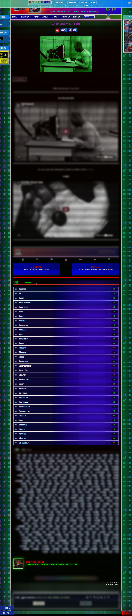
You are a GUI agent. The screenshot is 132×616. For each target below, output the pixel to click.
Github (109, 486)
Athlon (49, 464)
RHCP (104, 520)
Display (108, 475)
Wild (107, 546)
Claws (24, 472)
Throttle (59, 537)
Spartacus (51, 532)
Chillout (72, 469)
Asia (30, 464)
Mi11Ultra (96, 503)
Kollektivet (97, 498)
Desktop (94, 475)
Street (93, 532)
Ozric (75, 512)
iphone (104, 495)
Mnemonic (74, 506)
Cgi (31, 469)
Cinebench (105, 469)
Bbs (110, 464)
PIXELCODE (84, 2)
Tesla (41, 537)
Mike (46, 506)
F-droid (116, 481)
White (94, 546)
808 (18, 458)
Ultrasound (65, 543)
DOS (35, 478)
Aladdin (28, 461)
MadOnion (109, 500)
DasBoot (49, 475)
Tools (85, 537)
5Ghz (111, 455)
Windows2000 (45, 549)
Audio (70, 464)
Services (93, 526)
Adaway (78, 458)
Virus (52, 546)
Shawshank (25, 529)
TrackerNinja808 (26, 540)
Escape (61, 481)
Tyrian (32, 543)
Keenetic (73, 498)
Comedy (52, 472)
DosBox (41, 478)
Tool (79, 537)
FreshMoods (33, 486)
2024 (70, 455)
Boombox (65, 466)
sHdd (33, 529)
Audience (62, 464)
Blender (43, 466)
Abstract (41, 458)
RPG (61, 523)
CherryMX (64, 469)
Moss (110, 506)
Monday (89, 506)
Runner (67, 523)
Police (109, 515)
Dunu (95, 478)
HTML (59, 492)
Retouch (81, 520)
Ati (56, 464)
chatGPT (38, 469)
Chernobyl (55, 469)
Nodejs (102, 509)
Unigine (73, 543)
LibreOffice (38, 500)
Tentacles (115, 534)
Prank (57, 518)
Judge (59, 498)
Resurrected (72, 520)
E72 (108, 478)
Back (85, 464)
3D (92, 455)
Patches (104, 512)
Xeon (75, 552)
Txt (117, 540)
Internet (89, 495)
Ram (117, 518)
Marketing (45, 503)
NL (96, 509)
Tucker (105, 540)
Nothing (19, 512)
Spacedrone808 (35, 532)
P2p (81, 512)
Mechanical (65, 503)
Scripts (43, 526)
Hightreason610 (29, 492)
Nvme (33, 512)
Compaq (60, 472)
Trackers (36, 540)
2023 (64, 455)
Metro (89, 503)
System (66, 534)
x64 (63, 552)
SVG (117, 532)
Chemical (46, 469)
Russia (74, 523)
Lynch (94, 500)
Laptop (23, 500)
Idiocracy (48, 495)
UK (50, 543)
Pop (18, 518)
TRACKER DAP (73, 2)
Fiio (42, 483)
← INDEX (20, 79)
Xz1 (95, 552)
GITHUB (93, 2)
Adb (84, 458)
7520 (117, 455)
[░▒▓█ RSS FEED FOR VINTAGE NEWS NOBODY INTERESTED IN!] (38, 603)
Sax (103, 523)
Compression (69, 472)
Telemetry (106, 534)
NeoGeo (39, 509)
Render (56, 520)
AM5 (44, 461)
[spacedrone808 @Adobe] (107, 251)
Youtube (102, 552)
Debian (71, 475)
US (100, 543)
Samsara (88, 523)
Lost (88, 500)
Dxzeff (102, 478)
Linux (67, 500)
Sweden (29, 534)
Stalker (70, 532)
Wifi (100, 546)
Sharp (17, 529)
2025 (76, 455)
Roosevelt (48, 523)
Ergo (55, 481)
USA (106, 543)
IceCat (24, 495)
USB (111, 543)
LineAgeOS (53, 500)
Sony (103, 529)
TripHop (87, 540)
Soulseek (116, 529)
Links (60, 500)
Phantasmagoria (39, 515)
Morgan (97, 506)
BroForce (81, 466)
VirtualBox (45, 546)
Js (53, 498)
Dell (78, 475)
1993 (36, 455)
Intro (97, 495)
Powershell (49, 518)
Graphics (46, 489)
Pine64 (79, 515)
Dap (33, 475)
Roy (55, 523)
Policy (116, 515)
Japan (36, 498)
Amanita (51, 461)
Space (26, 532)
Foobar (109, 483)
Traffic (44, 540)
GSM (67, 489)
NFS (77, 509)
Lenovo (30, 500)
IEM (56, 495)
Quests (103, 518)
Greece (60, 489)
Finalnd (49, 483)
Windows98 (93, 549)
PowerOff (40, 518)
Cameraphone (114, 466)
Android (80, 461)
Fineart (56, 483)
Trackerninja (114, 537)
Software (89, 529)
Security (78, 526)
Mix (67, 506)
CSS (108, 472)
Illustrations (64, 495)
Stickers (78, 532)
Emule (43, 481)
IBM (117, 492)
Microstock (23, 506)
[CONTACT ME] (28, 252)
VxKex (79, 546)
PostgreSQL (31, 518)
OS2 (64, 512)
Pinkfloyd (87, 515)
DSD (84, 478)
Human (79, 492)
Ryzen (80, 523)
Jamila (30, 498)
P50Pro (87, 512)
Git (103, 486)
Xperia (89, 552)
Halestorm (115, 489)
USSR (117, 543)
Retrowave (97, 520)
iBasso (110, 492)
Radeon (110, 518)
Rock (41, 523)
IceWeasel (40, 495)
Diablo (101, 475)
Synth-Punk (38, 534)
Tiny (66, 537)
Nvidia (27, 512)
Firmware (88, 483)
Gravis (53, 489)
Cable (106, 466)
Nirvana (90, 509)
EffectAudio (19, 481)
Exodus (108, 481)
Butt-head (98, 466)
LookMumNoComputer (77, 500)
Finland (64, 483)
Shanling (109, 526)
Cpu (91, 472)
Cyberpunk (115, 472)
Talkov (80, 534)
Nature (31, 509)
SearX (71, 526)
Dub (90, 478)
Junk (66, 498)
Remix (49, 520)
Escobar (69, 481)
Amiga (72, 461)
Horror (38, 492)
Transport (72, 540)
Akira (20, 461)
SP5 (20, 532)
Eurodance (87, 481)
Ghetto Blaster (95, 486)
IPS (117, 495)
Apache (95, 461)
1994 (41, 455)
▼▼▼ (34, 283)
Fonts (102, 483)
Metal (82, 503)
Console (78, 472)
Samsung (96, 523)
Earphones (115, 478)
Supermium (102, 532)
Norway (116, 509)
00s (74, 30)
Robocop (26, 523)
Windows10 (115, 546)
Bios (30, 466)
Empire (27, 481)
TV (111, 540)
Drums (78, 478)
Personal (28, 515)
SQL (58, 532)
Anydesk (88, 461)
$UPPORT (7, 613)
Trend (79, 540)
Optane (58, 512)
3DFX (97, 455)
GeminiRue (62, 486)
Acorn (63, 458)
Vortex (59, 546)
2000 (47, 455)
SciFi (29, 526)
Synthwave (57, 534)
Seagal (57, 526)
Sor (109, 529)
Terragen (34, 537)
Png (103, 515)
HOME (7, 608)
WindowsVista (104, 549)
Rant (23, 520)
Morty (104, 506)
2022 (58, 455)
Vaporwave (23, 546)
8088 (24, 458)
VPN (66, 546)
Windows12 (35, 549)
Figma (36, 483)
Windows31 (55, 549)
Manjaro (21, 503)
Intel (82, 495)
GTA (73, 489)
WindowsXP (115, 549)
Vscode (72, 546)
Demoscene (85, 475)
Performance (19, 515)
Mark (28, 503)
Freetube (24, 486)
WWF (52, 552)
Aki (117, 458)
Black (36, 466)
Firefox (72, 483)
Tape (87, 534)
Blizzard (51, 466)
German (77, 486)
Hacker (90, 489)
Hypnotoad (102, 492)
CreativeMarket (99, 472)
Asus (36, 464)
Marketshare (55, 503)
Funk (48, 486)
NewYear (70, 509)
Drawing (54, 478)
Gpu (31, 489)
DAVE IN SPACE (60, 2)
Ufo (45, 543)
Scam (116, 523)
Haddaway (106, 489)
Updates (94, 543)
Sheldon (40, 529)
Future (54, 486)
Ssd (64, 532)
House (45, 492)
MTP (117, 506)
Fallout (23, 483)
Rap (28, 520)
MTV (17, 509)
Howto (52, 492)
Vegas (30, 546)
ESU (80, 481)
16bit (24, 455)
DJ (23, 478)
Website (86, 546)
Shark (116, 526)
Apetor (102, 461)
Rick (110, 520)
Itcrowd (22, 498)
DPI (47, 478)
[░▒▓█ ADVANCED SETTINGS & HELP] (108, 18)
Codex (45, 472)
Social (81, 529)
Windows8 (74, 549)
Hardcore (19, 492)
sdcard (50, 526)
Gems (70, 486)
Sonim (96, 529)
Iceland (32, 495)
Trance (51, 540)
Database (57, 475)
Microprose (106, 503)
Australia (77, 464)
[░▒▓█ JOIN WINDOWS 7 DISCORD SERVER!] (86, 603)
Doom (29, 478)
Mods (82, 506)
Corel (85, 472)
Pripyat (64, 518)
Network (46, 509)
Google (19, 489)
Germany (85, 486)
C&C (26, 469)
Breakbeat (73, 466)
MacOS (101, 500)
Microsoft (115, 503)
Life (46, 500)
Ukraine (56, 543)
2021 (53, 455)
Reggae (43, 520)
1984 (30, 455)
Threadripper (50, 537)
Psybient (88, 518)
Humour (87, 492)
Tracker (105, 537)
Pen (110, 512)
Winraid (45, 552)
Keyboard (88, 498)
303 (87, 455)
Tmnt (73, 537)
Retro (88, 520)
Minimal (53, 506)
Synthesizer (48, 534)
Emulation (35, 481)
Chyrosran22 (96, 469)
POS (24, 518)
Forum (116, 483)
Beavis (17, 466)
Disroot (116, 475)
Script (35, 526)
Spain (43, 532)
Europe (95, 481)
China (80, 469)
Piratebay (96, 515)
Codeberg (37, 472)
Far (30, 483)
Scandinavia (21, 526)
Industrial (74, 495)
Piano (73, 515)
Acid (57, 458)
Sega (86, 526)
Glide (116, 486)
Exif (102, 481)
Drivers (71, 478)
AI (104, 458)
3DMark (104, 455)
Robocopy (33, 523)
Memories (74, 503)
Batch (104, 464)
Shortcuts (55, 529)
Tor (99, 537)
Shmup (47, 529)
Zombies (109, 552)
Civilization (114, 469)
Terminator (25, 537)
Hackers (63, 30)
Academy (49, 458)
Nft (83, 509)
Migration (38, 506)
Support (110, 532)
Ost (70, 512)
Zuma (116, 552)
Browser (90, 466)
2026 (82, 455)
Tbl (93, 534)
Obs (39, 512)
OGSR (45, 512)
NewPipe (63, 509)
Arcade (116, 461)
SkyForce (64, 529)
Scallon (109, 523)
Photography (50, 515)
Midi (30, 506)
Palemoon (95, 512)
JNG (49, 498)
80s (29, 458)
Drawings (62, 478)
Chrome (87, 469)
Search (64, 526)
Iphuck (111, 495)
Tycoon (25, 543)
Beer (24, 466)
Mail (116, 500)
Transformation (61, 540)
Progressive (79, 518)
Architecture (22, 464)
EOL (49, 481)
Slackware (73, 529)
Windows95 (83, 549)
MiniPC (60, 506)
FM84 (96, 483)
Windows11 (25, 549)
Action (70, 458)
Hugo (73, 492)
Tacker (73, 534)
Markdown (36, 503)
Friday (41, 486)
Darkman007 (41, 475)
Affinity (98, 458)
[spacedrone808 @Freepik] (107, 253)
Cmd (31, 472)
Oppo (51, 512)
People (116, 512)
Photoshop (59, 515)
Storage (86, 532)
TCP (99, 534)
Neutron (55, 509)
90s (70, 30)
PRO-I (71, 518)
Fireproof (79, 483)
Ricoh (116, 520)
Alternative (36, 461)
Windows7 (64, 549)
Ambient (59, 461)
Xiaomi (82, 552)
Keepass (80, 498)
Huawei (66, 492)
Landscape (115, 498)
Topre (92, 537)
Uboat (39, 543)
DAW (65, 475)
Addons (91, 458)
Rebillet (35, 520)
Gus (84, 489)
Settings (100, 526)
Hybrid (94, 492)
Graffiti (38, 489)
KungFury (106, 498)
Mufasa (24, 509)
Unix (80, 543)
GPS (26, 489)
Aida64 (111, 458)
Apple (109, 461)
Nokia (108, 509)
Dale (27, 475)
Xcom (69, 552)
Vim (37, 546)
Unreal (87, 543)
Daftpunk (20, 475)
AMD (66, 461)
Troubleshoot (96, 540)
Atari (42, 464)
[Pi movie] (89, 169)
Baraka (91, 464)
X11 (57, 552)
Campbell (19, 469)
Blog (58, 466)
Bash (98, 464)
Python (96, 518)
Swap (22, 534)
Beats (116, 464)
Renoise (64, 520)
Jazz (43, 498)
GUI (78, 489)
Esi (75, 481)
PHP (67, 515)
